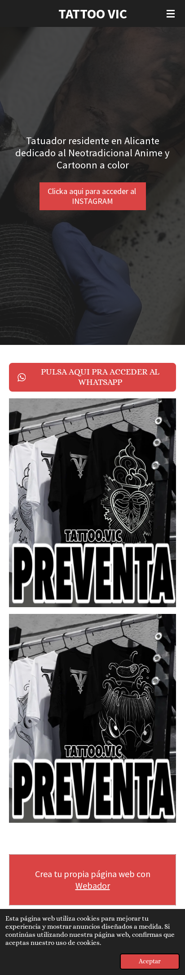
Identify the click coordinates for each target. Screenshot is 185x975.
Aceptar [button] (150, 961)
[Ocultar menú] (171, 13)
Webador (92, 885)
